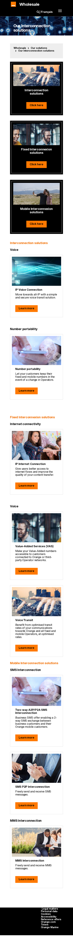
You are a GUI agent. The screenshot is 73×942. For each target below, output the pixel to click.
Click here (36, 105)
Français (47, 12)
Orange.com (48, 922)
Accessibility (49, 916)
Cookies (46, 914)
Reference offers (51, 919)
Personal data (49, 911)
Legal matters (50, 909)
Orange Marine (50, 927)
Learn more (26, 308)
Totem (45, 924)
